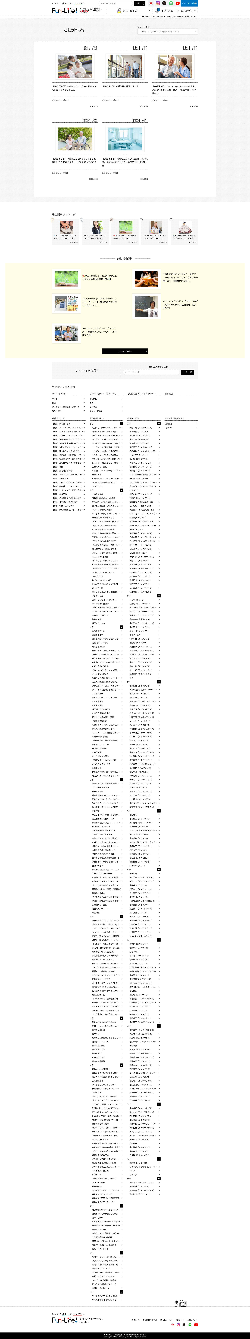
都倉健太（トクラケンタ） (140, 861)
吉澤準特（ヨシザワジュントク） (143, 1123)
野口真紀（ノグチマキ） (140, 912)
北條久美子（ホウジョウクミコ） (143, 967)
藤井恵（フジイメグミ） (140, 1014)
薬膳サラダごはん (99, 1229)
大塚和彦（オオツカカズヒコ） (142, 556)
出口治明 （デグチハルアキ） (142, 822)
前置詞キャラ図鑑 (99, 904)
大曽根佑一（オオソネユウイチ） (143, 486)
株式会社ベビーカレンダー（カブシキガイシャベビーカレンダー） (145, 987)
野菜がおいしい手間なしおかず (105, 1213)
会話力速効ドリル (99, 748)
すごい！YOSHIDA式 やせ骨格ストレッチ (107, 814)
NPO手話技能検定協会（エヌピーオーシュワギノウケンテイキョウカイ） (145, 474)
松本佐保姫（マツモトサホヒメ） (143, 1088)
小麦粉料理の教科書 (100, 736)
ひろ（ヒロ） (135, 951)
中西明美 (133, 873)
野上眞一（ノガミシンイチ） (141, 908)
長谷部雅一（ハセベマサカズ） (142, 998)
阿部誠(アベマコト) (137, 517)
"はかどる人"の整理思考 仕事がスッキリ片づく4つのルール (107, 1135)
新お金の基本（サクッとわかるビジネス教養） (107, 795)
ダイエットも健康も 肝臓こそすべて (106, 689)
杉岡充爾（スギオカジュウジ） (142, 717)
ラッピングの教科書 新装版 (104, 1280)
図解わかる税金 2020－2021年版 (106, 889)
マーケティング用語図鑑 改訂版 (105, 447)
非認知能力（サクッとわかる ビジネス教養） (107, 1088)
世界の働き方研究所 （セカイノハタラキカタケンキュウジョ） (145, 689)
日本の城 (95, 1034)
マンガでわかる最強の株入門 (104, 482)
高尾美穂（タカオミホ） (140, 838)
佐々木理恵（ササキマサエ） (141, 732)
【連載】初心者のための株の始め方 (66, 498)
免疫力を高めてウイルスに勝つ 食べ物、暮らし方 (107, 478)
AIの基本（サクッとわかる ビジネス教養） (107, 513)
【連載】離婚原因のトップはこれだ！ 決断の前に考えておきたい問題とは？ (69, 439)
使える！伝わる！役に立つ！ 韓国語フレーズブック (107, 658)
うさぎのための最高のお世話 (104, 525)
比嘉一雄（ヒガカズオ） (140, 1010)
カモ (131, 678)
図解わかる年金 (98, 893)
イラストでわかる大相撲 (102, 509)
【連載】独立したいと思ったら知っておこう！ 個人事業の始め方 (69, 451)
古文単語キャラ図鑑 (100, 756)
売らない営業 (97, 494)
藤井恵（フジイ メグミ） (140, 975)
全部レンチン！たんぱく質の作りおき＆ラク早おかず (107, 838)
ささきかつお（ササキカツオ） (142, 713)
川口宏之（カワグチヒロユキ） (142, 611)
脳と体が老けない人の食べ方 (104, 1022)
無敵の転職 (96, 474)
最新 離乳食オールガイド (103, 1276)
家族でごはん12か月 (100, 744)
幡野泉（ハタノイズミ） (140, 959)
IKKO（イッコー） (137, 529)
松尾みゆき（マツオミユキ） (141, 1065)
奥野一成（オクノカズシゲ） (141, 427)
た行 (91, 916)
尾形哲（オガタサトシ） (140, 478)
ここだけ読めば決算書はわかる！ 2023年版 (107, 682)
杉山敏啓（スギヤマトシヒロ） (142, 756)
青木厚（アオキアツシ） (140, 459)
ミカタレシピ (97, 486)
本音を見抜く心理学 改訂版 (104, 1096)
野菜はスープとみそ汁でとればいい (106, 1241)
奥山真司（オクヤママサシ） (141, 588)
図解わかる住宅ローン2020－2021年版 (107, 881)
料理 (54, 403)
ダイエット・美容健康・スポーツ (65, 406)
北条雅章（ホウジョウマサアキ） (143, 1002)
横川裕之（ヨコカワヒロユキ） (142, 1112)
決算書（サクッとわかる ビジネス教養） (107, 654)
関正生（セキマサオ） (139, 787)
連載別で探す (161, 16)
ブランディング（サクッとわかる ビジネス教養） (107, 1100)
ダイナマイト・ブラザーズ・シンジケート (145, 830)
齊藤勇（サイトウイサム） (140, 705)
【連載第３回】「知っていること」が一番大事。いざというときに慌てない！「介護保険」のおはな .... (174, 90)
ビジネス (93, 406)
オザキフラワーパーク (139, 455)
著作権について (166, 1320)
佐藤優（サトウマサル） (140, 744)
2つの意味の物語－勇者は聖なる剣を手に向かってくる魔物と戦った (107, 1116)
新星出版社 (84, 11)
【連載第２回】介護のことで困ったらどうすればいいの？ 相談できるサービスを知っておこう (74, 160)
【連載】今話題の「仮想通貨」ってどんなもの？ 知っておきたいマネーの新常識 (69, 455)
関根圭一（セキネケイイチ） (141, 736)
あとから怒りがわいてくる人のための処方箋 (107, 560)
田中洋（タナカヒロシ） (140, 834)
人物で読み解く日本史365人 (103, 850)
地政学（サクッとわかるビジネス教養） (107, 1002)
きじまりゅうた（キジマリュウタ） (144, 607)
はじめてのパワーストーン (103, 1202)
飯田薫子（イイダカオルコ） (141, 447)
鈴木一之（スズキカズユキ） (141, 783)
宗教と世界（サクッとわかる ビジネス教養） (107, 861)
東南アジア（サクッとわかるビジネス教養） (107, 987)
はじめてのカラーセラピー (103, 1194)
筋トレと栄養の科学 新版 (103, 717)
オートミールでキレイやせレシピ (106, 983)
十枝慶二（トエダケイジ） (140, 818)
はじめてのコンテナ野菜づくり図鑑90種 (107, 1131)
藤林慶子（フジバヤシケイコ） (142, 1022)
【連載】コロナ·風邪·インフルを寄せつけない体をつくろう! (69, 482)
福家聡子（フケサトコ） (140, 947)
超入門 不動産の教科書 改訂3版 (105, 947)
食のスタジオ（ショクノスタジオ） (144, 803)
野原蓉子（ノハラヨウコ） (140, 924)
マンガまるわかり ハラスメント (106, 1190)
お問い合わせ (192, 1320)
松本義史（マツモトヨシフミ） (142, 1030)
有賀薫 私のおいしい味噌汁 (104, 498)
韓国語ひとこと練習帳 (101, 709)
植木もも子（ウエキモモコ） (141, 506)
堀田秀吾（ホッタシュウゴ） (141, 983)
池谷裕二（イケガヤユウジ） (141, 545)
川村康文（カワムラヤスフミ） (142, 654)
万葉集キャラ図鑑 (99, 466)
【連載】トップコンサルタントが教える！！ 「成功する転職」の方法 (69, 474)
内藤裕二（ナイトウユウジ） (141, 889)
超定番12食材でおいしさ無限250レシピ (107, 936)
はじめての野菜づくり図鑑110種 (105, 1198)
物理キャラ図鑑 (98, 1182)
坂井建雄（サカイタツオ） (140, 685)
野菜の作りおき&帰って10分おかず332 (107, 1225)
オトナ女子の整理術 (100, 603)
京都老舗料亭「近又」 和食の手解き (107, 685)
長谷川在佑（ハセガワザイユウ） (143, 971)
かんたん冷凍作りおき (101, 713)
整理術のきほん (98, 865)
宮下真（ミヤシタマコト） (140, 1049)
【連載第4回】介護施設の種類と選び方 (120, 86)
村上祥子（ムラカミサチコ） (141, 1034)
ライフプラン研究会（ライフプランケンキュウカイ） (145, 1166)
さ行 (91, 779)
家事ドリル (96, 768)
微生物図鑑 (96, 1186)
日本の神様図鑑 (98, 1061)
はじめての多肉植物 (100, 1123)
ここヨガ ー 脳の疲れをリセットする (107, 732)
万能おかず (96, 1092)
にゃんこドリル (98, 1057)
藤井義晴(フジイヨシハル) (140, 979)
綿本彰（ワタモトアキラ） (140, 1194)
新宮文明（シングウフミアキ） (142, 807)
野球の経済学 (97, 1217)
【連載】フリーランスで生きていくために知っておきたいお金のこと (69, 435)
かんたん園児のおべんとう (103, 728)
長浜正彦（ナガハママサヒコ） (142, 881)
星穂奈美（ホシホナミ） (140, 963)
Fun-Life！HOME (149, 16)
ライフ (55, 399)
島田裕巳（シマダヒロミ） (140, 748)
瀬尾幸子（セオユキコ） (140, 740)
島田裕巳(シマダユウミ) (139, 771)
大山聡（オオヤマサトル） (140, 435)
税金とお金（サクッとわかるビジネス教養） (107, 803)
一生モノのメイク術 (100, 615)
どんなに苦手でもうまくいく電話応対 (107, 944)
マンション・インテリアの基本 (105, 455)
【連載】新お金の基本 (61, 423)
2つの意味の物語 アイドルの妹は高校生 (107, 1104)
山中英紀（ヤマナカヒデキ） (141, 1108)
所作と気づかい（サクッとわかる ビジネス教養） (107, 799)
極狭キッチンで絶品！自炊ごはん (106, 650)
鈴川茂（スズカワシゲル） (140, 799)
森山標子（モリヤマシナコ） (141, 1080)
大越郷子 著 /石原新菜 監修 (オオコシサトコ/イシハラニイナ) (145, 509)
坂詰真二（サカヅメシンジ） (141, 791)
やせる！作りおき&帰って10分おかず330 (107, 1221)
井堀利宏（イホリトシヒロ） (141, 462)
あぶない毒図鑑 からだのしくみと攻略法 (107, 506)
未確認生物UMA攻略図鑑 (102, 1237)
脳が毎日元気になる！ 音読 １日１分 (107, 1037)
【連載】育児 (57, 466)
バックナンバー (125, 351)
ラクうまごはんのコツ (101, 1268)
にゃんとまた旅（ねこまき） (141, 936)
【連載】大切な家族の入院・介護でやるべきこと (69, 509)
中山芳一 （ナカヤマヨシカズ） (142, 877)
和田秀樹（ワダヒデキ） (140, 1186)
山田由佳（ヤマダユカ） (140, 1139)
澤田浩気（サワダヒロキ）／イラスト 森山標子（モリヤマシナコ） (145, 701)
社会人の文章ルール (100, 908)
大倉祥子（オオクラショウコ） (142, 568)
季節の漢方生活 (98, 631)
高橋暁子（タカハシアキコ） (141, 846)
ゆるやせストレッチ (100, 1249)
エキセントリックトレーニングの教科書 (107, 611)
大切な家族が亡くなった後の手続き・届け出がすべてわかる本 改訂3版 (107, 955)
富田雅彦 (133, 814)
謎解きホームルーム (100, 1041)
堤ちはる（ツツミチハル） (140, 854)
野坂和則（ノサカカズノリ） (141, 928)
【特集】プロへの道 (60, 478)
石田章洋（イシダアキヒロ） (141, 549)
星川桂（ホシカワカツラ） (140, 1006)
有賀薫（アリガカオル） (140, 443)
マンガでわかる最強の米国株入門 (106, 459)
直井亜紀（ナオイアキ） (140, 904)
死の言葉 (95, 811)
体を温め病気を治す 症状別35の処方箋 (107, 771)
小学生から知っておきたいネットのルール (107, 842)
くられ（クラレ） (137, 599)
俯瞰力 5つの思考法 (101, 1069)
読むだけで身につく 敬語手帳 (104, 1245)
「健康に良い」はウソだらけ (104, 760)
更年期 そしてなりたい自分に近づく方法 (107, 662)
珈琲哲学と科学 (98, 646)
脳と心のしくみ (98, 1049)
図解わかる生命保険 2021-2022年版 (107, 869)
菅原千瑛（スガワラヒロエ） (141, 709)
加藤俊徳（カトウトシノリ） (141, 646)
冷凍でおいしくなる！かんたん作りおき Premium (107, 1260)
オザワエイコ (135, 490)
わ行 (91, 1292)
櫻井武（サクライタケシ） (140, 693)
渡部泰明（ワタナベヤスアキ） (142, 1190)
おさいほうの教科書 (100, 556)
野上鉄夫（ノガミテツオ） (140, 893)
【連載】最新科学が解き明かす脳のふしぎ (69, 462)
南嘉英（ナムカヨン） (139, 885)
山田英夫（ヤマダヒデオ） (140, 1120)
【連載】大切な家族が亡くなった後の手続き (69, 447)
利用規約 (135, 1320)
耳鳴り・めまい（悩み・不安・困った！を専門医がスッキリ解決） (107, 431)
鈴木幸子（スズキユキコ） (140, 725)
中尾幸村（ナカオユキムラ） (141, 920)
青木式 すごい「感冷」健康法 (104, 549)
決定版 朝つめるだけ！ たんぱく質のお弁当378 (107, 940)
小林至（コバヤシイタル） (140, 627)
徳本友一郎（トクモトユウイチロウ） (145, 842)
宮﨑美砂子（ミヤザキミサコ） (142, 1057)
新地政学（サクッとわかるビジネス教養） (107, 807)
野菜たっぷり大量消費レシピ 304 (105, 1233)
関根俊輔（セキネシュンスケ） (142, 728)
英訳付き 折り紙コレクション (104, 599)
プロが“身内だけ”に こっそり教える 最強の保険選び (107, 901)
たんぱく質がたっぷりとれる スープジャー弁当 (107, 967)
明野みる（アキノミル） (139, 560)
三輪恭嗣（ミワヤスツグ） (140, 1077)
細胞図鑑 (95, 912)
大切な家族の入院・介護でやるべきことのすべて (107, 1014)
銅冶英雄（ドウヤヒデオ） (140, 826)
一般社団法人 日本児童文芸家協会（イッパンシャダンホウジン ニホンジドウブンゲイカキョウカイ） (145, 901)
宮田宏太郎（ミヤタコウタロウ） (143, 1041)
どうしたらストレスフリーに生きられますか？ (107, 975)
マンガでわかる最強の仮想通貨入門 (106, 451)
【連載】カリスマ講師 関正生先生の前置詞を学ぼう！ (69, 490)
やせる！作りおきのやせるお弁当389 (107, 1006)
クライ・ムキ (135, 635)
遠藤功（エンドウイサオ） (140, 498)
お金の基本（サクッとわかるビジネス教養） (107, 568)
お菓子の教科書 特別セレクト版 (106, 607)
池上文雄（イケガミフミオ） (141, 564)
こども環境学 (97, 705)
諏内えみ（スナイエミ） (140, 697)
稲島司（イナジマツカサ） (140, 580)
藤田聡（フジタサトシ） (140, 994)
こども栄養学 (97, 635)
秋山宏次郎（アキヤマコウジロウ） (144, 482)
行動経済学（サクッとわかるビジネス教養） (107, 725)
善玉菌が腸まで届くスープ (103, 818)
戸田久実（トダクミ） (139, 850)
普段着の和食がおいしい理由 (104, 1163)
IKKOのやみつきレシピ (101, 580)
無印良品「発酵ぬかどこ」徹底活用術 (107, 462)
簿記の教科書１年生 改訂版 (104, 1178)
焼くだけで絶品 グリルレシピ (105, 697)
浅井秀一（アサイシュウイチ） (142, 521)
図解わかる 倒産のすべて (103, 959)
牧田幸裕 (133, 1045)
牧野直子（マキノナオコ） (140, 1096)
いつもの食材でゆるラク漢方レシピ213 (107, 564)
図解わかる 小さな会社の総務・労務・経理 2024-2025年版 (107, 877)
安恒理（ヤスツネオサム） (140, 1155)
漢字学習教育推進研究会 (140, 619)
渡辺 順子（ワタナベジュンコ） (142, 1182)
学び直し (93, 399)
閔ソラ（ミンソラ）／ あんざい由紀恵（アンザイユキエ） (145, 1073)
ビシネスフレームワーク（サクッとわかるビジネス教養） (107, 1112)
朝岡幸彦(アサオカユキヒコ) (141, 502)
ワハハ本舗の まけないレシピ (104, 1299)
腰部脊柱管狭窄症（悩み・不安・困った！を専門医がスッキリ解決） (107, 1210)
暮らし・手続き (62, 100)
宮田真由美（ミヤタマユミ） (141, 1084)
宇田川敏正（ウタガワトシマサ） (143, 525)
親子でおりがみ (98, 623)
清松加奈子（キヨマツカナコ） (142, 650)
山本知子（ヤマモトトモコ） (141, 1131)
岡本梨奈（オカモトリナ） (140, 576)
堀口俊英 (133, 990)
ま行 (91, 423)
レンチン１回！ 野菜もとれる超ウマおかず (107, 1272)
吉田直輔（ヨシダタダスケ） (141, 1116)
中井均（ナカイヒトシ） (140, 897)
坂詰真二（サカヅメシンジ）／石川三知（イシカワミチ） (145, 764)
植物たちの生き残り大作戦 (103, 854)
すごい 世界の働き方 (100, 787)
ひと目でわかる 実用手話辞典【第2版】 (107, 1147)
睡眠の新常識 (97, 791)
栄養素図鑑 (96, 619)
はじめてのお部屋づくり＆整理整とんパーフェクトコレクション (107, 1073)
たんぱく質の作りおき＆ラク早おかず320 (107, 990)
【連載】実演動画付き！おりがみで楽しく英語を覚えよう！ (69, 459)
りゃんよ (133, 1174)
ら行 (91, 1253)
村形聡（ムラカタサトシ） (140, 1037)
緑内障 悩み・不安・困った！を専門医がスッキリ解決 (107, 1256)
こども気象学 (97, 693)
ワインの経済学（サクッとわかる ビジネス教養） (107, 1296)
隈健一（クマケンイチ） (140, 631)
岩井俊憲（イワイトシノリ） (141, 466)
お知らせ (168, 427)
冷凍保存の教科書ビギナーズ (104, 1284)
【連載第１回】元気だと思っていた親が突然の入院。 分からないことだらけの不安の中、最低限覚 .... (125, 162)
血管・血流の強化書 (100, 666)
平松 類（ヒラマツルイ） (140, 955)
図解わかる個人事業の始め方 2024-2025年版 (107, 858)
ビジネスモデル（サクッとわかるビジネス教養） (107, 1127)
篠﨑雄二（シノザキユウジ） (141, 779)
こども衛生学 (97, 701)
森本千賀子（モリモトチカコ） (142, 1092)
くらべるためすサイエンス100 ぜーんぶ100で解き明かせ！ (107, 670)
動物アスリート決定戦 (101, 979)
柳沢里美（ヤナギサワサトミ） (142, 1127)
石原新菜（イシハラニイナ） (141, 572)
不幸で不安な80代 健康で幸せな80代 (107, 1143)
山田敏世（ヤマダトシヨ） (140, 1147)
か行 (91, 627)
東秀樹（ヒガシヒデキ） (140, 944)
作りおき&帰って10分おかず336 (105, 1010)
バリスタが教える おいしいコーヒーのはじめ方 (107, 1166)
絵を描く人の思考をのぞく (103, 517)
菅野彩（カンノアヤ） (139, 642)
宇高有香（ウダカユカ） (140, 431)
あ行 (91, 490)
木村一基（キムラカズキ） (140, 666)
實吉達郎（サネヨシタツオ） (141, 760)
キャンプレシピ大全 (100, 674)
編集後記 (168, 423)
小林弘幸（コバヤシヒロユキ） (142, 623)
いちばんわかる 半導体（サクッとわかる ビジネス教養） (107, 502)
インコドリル (97, 595)
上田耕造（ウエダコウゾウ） (141, 494)
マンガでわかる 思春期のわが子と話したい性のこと (107, 443)
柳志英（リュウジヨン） (140, 1163)
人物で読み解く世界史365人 (103, 830)
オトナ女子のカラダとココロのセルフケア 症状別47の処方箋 (107, 592)
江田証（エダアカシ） (139, 552)
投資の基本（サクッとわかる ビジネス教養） (107, 920)
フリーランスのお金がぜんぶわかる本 (107, 1151)
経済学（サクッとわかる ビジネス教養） (107, 775)
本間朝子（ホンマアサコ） (140, 1018)
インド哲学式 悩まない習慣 (103, 529)
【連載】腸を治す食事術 (62, 470)
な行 (91, 1018)
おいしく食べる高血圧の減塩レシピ (106, 533)
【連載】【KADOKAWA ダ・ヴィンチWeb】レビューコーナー (69, 427)
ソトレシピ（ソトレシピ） (140, 721)
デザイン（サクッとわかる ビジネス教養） (107, 928)
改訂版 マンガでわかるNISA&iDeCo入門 (107, 470)
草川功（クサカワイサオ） (140, 658)
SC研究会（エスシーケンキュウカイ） (145, 513)
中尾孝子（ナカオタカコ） (140, 916)
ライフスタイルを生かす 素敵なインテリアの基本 (107, 897)
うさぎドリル (97, 576)
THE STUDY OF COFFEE (102, 873)
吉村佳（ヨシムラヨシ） (139, 1151)
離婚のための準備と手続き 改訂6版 (107, 1264)
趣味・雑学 (56, 410)
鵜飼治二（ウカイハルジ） (140, 470)
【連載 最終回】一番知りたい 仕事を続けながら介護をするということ (74, 88)
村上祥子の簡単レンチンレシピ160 (106, 427)
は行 (91, 1065)
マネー (92, 403)
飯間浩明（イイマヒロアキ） (141, 533)
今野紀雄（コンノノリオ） (140, 638)
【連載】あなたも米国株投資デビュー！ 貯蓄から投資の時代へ (69, 443)
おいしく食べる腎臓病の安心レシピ (106, 521)
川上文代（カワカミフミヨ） (141, 670)
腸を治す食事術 (98, 994)
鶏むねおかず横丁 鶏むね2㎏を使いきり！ (107, 924)
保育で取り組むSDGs (101, 1155)
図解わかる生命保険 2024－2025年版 (107, 822)
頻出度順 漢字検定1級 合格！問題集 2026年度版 (107, 1120)
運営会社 (180, 1320)
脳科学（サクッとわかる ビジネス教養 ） (107, 1026)
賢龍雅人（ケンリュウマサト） (142, 615)
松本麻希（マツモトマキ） (140, 1100)
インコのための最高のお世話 (104, 541)
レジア (132, 1170)
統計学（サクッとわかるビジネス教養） (107, 963)
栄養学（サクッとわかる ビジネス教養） (107, 537)
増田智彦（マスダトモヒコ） (141, 1053)
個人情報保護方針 (150, 1320)
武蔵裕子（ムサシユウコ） (140, 1061)
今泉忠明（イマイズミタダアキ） (143, 537)
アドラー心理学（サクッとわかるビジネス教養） (107, 552)
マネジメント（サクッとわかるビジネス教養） (107, 439)
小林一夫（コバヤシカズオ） (141, 662)
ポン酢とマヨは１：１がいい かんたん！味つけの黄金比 (107, 1159)
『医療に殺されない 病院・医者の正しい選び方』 (107, 545)
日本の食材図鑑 (98, 1045)
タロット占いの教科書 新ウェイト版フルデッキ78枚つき (107, 932)
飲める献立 (96, 1053)
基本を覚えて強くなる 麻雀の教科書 (107, 435)
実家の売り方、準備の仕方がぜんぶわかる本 (107, 783)
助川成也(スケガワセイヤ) (140, 768)
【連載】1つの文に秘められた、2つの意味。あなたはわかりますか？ (69, 431)
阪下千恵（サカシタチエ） (140, 795)
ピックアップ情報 (189, 3)
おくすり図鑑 (97, 588)
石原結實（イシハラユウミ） (141, 592)
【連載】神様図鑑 (59, 494)
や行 (91, 1206)
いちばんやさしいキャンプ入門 (105, 584)
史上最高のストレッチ (101, 826)
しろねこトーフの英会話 (102, 834)
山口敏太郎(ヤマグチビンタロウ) (143, 1135)
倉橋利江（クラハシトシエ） (141, 674)
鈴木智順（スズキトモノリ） (141, 775)
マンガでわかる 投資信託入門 (105, 998)
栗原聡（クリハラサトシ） (140, 603)
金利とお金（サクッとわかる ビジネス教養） (107, 638)
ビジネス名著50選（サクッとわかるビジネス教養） (107, 1077)
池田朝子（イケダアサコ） (140, 584)
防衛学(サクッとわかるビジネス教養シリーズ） (107, 1108)
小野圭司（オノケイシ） (140, 439)
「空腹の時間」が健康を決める (105, 740)
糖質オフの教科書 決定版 (103, 971)
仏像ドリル (96, 1174)
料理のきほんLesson (100, 1288)
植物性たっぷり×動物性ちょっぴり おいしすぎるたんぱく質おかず (107, 846)
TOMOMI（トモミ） (138, 865)
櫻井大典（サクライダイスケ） (142, 752)
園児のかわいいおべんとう (103, 572)
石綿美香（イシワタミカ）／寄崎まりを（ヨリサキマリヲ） (145, 451)
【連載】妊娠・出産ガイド (63, 506)
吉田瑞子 (133, 1143)
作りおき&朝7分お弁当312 (103, 951)
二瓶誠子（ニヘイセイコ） (140, 932)
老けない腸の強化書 (100, 1139)
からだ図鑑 (96, 752)
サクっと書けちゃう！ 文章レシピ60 (107, 885)
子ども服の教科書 (99, 721)
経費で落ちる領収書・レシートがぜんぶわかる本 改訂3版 (107, 678)
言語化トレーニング (100, 642)
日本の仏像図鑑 (98, 1030)
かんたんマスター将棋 (101, 764)
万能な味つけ (97, 1080)
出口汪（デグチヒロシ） (140, 858)
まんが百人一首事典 (100, 1170)
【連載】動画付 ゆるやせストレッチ (67, 486)
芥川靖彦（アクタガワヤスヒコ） (143, 541)
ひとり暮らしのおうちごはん (104, 1084)
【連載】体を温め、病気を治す (65, 502)
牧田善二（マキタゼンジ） (140, 1069)
